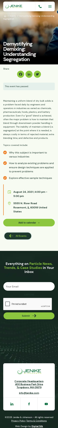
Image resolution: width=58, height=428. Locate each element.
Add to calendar (27, 222)
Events (13, 16)
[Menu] (50, 6)
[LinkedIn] (29, 74)
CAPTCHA (29, 295)
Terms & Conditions (36, 420)
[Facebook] (20, 74)
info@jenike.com (29, 393)
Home (5, 16)
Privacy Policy (18, 420)
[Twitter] (37, 74)
